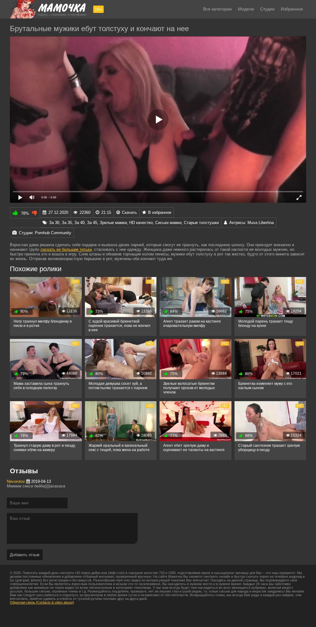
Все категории (217, 8)
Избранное (292, 8)
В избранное (159, 212)
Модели (246, 8)
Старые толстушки (201, 222)
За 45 (92, 222)
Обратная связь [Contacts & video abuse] (42, 602)
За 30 (54, 222)
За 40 (79, 222)
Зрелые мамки (113, 222)
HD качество (141, 222)
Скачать (129, 212)
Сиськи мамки (168, 222)
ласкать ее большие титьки (66, 249)
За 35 (67, 222)
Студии (267, 8)
